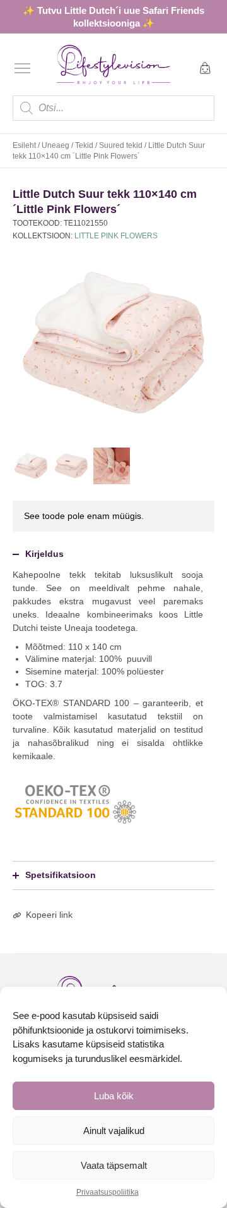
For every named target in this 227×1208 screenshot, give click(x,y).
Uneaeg (55, 145)
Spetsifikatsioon (60, 875)
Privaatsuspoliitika (107, 1192)
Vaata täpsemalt (114, 1165)
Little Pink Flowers (116, 235)
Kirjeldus (44, 554)
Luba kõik (114, 1095)
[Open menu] (22, 68)
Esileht (24, 145)
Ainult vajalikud (113, 1130)
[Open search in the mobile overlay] (113, 108)
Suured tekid (121, 145)
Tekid (84, 145)
